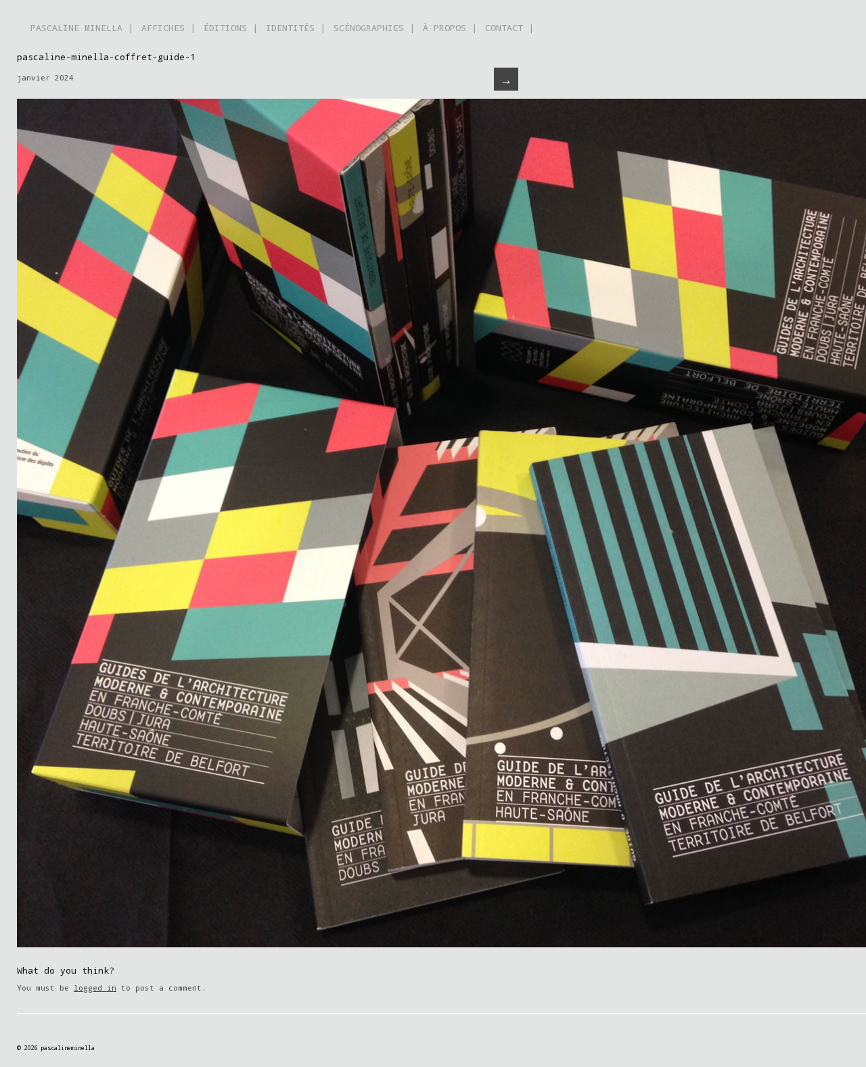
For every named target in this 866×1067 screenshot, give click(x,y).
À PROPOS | (450, 28)
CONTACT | (509, 28)
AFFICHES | (168, 28)
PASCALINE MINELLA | (81, 28)
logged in (95, 987)
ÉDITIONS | (231, 28)
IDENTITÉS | (295, 28)
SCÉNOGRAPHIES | (374, 28)
